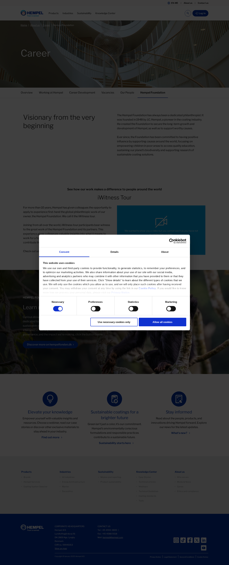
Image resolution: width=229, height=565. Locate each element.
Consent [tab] (64, 251)
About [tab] (164, 251)
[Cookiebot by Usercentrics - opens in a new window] (171, 241)
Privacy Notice (120, 292)
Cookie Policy (147, 288)
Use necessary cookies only (114, 322)
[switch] (95, 308)
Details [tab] (114, 251)
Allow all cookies (162, 322)
